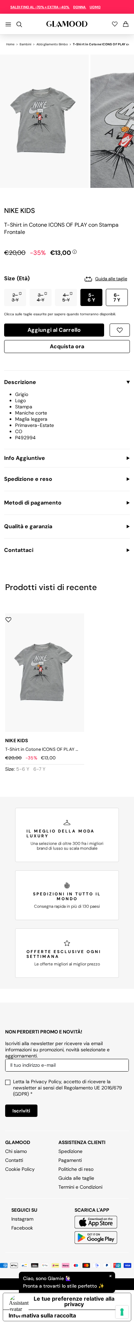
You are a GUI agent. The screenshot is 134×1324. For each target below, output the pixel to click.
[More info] (74, 251)
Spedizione (70, 1151)
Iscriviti (21, 1111)
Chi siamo (16, 1151)
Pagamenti (70, 1160)
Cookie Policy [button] (20, 1169)
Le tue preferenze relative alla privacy (74, 1301)
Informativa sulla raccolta (42, 1315)
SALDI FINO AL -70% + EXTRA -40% (40, 7)
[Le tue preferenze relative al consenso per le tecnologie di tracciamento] (122, 1312)
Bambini (25, 44)
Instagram (22, 1219)
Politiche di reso (75, 1169)
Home (10, 44)
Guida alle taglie (76, 1178)
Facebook (22, 1228)
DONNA (79, 7)
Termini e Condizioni (80, 1187)
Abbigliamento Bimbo (52, 44)
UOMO (95, 7)
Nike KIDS (19, 210)
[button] (15, 297)
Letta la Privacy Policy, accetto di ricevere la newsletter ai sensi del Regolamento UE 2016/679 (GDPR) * (67, 1087)
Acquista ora (67, 347)
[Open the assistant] (19, 1304)
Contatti (14, 1160)
